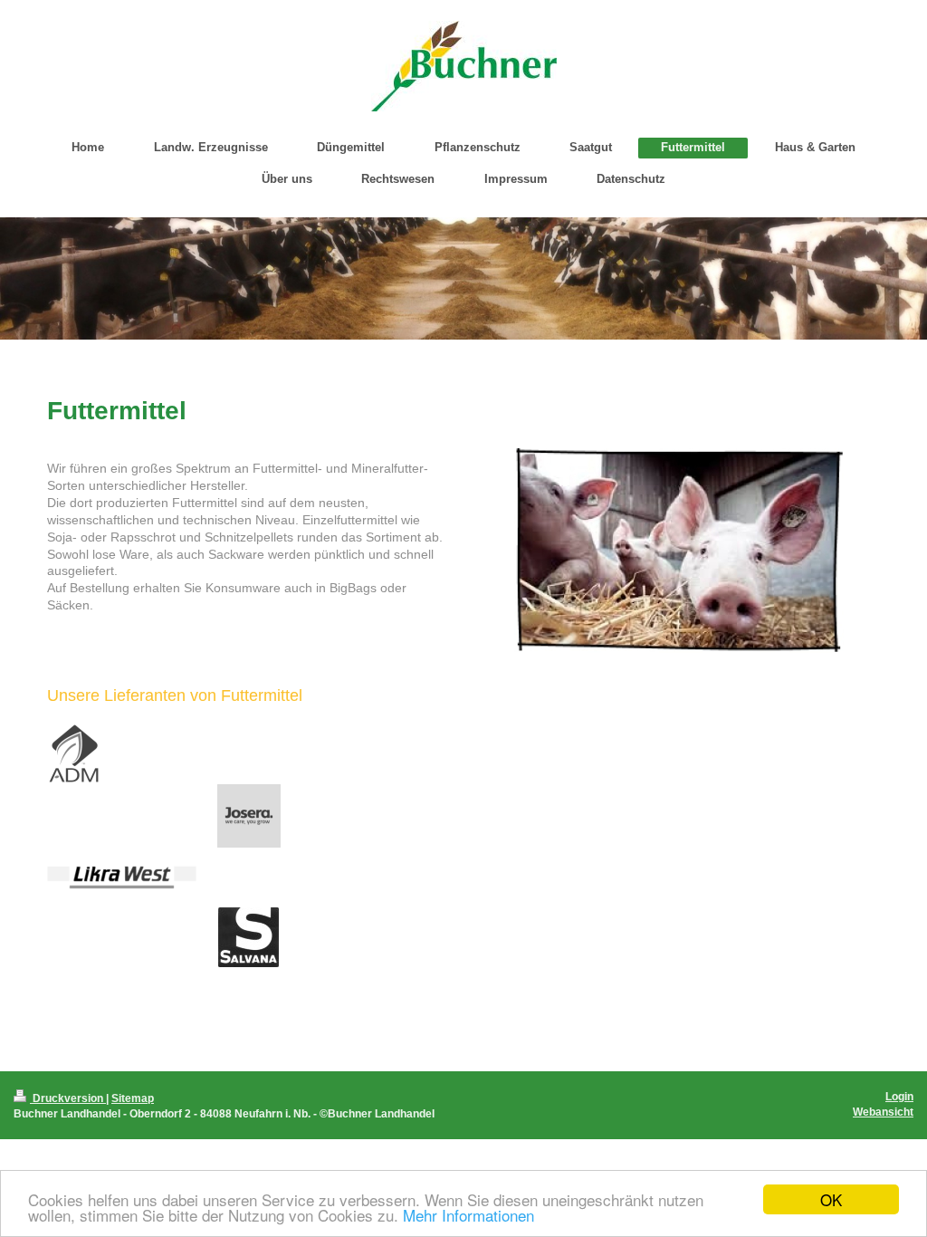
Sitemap (132, 1098)
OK (831, 1199)
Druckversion (68, 1098)
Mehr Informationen (468, 1214)
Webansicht (883, 1111)
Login (899, 1096)
